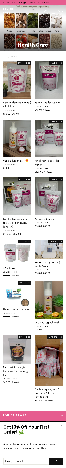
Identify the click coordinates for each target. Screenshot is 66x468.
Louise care (8, 11)
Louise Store (14, 415)
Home (5, 57)
